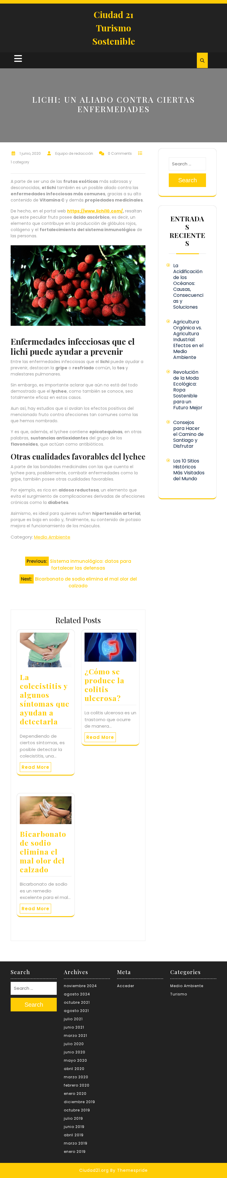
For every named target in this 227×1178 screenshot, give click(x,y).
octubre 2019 (77, 1110)
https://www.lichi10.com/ (95, 211)
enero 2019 (75, 1151)
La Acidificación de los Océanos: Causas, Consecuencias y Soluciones (188, 286)
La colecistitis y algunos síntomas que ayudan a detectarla (44, 699)
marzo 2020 (76, 1076)
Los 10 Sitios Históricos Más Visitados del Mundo (189, 469)
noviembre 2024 (80, 985)
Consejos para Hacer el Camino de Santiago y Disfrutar (188, 434)
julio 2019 (73, 1118)
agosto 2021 (76, 1010)
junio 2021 (74, 1027)
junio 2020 (74, 1052)
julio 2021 (73, 1018)
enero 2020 (75, 1093)
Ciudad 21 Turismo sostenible (113, 28)
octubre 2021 (77, 1002)
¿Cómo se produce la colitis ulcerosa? (104, 684)
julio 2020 (74, 1043)
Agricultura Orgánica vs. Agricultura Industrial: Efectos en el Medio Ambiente (188, 339)
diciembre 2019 (79, 1101)
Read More (35, 767)
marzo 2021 (75, 1035)
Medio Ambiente (52, 537)
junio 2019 (74, 1126)
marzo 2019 (75, 1143)
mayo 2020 (75, 1060)
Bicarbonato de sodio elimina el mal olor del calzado (43, 851)
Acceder (125, 985)
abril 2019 (74, 1134)
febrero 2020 (77, 1085)
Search (187, 180)
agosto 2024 (77, 994)
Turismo (178, 994)
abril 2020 (74, 1068)
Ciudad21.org (94, 1170)
